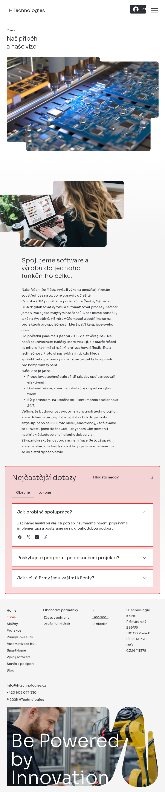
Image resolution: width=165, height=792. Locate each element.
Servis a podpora (20, 664)
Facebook (100, 617)
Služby (12, 624)
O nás (11, 617)
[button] (19, 537)
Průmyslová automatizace (22, 637)
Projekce (14, 630)
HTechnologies (27, 10)
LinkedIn (100, 624)
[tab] (23, 492)
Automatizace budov (22, 644)
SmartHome (16, 650)
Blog (10, 670)
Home (11, 610)
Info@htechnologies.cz (26, 685)
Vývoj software (19, 657)
